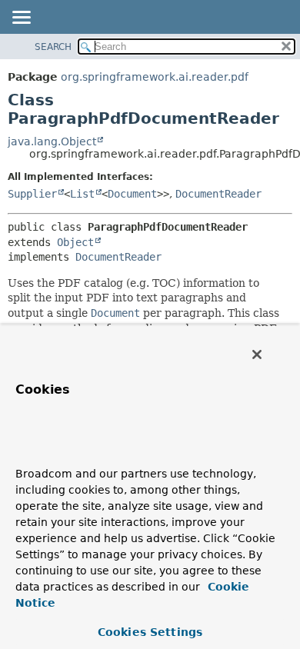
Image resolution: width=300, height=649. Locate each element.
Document (132, 194)
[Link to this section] (45, 451)
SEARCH (53, 47)
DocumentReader (218, 194)
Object (75, 242)
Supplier (32, 194)
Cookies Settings (150, 632)
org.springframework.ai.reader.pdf (154, 77)
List (82, 194)
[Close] (257, 354)
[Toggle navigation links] (21, 18)
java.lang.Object (52, 141)
